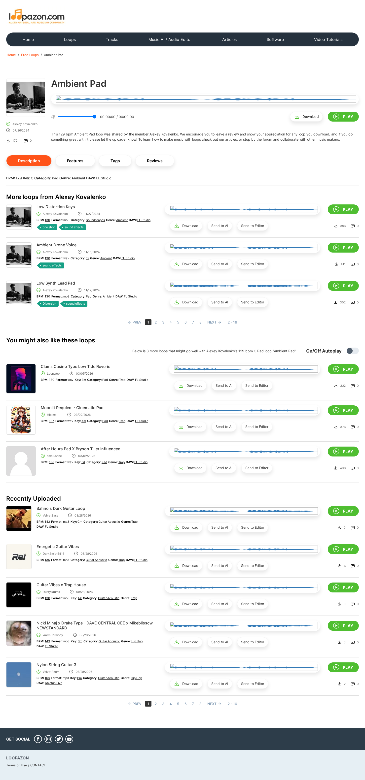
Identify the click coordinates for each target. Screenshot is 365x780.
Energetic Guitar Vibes (57, 546)
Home (28, 39)
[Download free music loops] (37, 16)
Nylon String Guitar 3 (56, 664)
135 (47, 560)
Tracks (112, 39)
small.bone (54, 456)
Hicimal (52, 415)
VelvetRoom (51, 672)
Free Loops (30, 55)
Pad (92, 134)
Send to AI (219, 226)
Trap (122, 380)
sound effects (74, 227)
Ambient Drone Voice (56, 244)
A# (80, 598)
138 (51, 462)
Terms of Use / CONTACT (26, 765)
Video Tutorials (328, 39)
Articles (229, 39)
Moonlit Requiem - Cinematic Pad (72, 407)
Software (275, 39)
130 (47, 220)
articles (231, 139)
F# (83, 462)
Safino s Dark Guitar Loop (60, 508)
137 (51, 421)
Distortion (49, 303)
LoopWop (53, 373)
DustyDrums (51, 592)
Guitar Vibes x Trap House (61, 584)
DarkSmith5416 (53, 553)
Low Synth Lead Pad (55, 283)
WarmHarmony (53, 635)
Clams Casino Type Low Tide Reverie (75, 366)
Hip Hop (137, 641)
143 (47, 641)
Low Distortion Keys (55, 206)
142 (47, 521)
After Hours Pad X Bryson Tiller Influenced (80, 448)
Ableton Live (53, 683)
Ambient (81, 134)
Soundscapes (95, 220)
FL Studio (103, 178)
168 (47, 678)
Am (83, 421)
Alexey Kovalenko (24, 124)
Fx (87, 258)
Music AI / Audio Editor (170, 39)
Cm (79, 521)
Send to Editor (252, 226)
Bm (80, 641)
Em (84, 380)
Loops (70, 39)
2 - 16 (232, 322)
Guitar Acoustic (109, 521)
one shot (49, 227)
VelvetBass (50, 515)
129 (62, 134)
